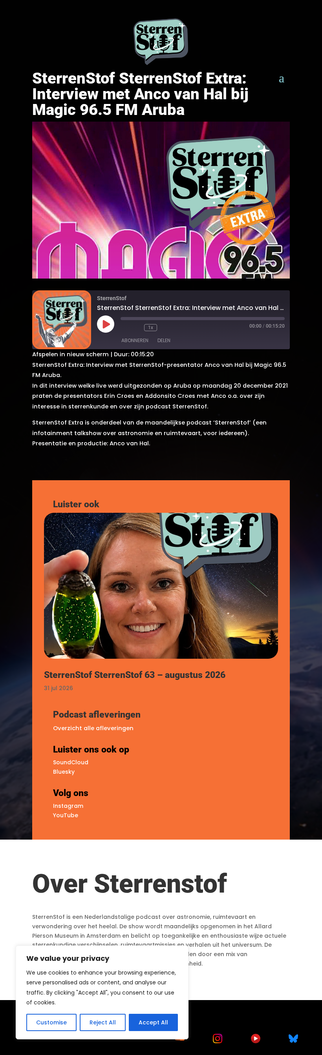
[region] (102, 992)
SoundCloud (70, 762)
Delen (163, 340)
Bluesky (64, 772)
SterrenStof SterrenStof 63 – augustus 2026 (134, 675)
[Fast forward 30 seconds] (165, 328)
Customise (51, 1022)
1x (150, 327)
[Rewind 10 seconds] (136, 328)
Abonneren (134, 340)
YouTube (65, 815)
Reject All (103, 1022)
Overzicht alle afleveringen (93, 728)
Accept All (153, 1022)
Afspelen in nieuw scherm (70, 354)
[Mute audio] (124, 327)
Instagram (68, 806)
